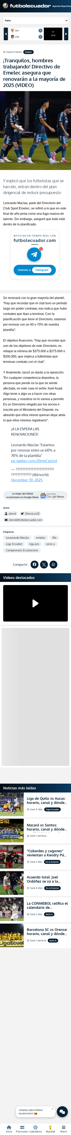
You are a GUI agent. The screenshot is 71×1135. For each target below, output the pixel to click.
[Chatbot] (62, 1111)
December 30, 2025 (27, 480)
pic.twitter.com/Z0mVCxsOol (34, 461)
